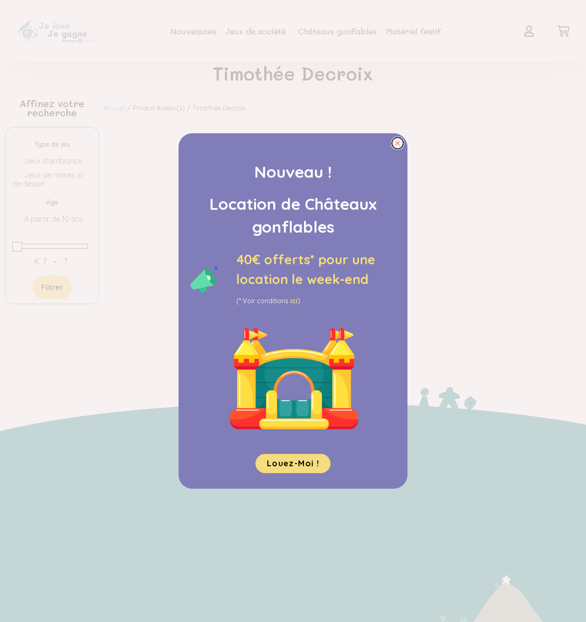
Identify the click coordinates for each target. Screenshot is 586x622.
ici (294, 301)
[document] (293, 311)
